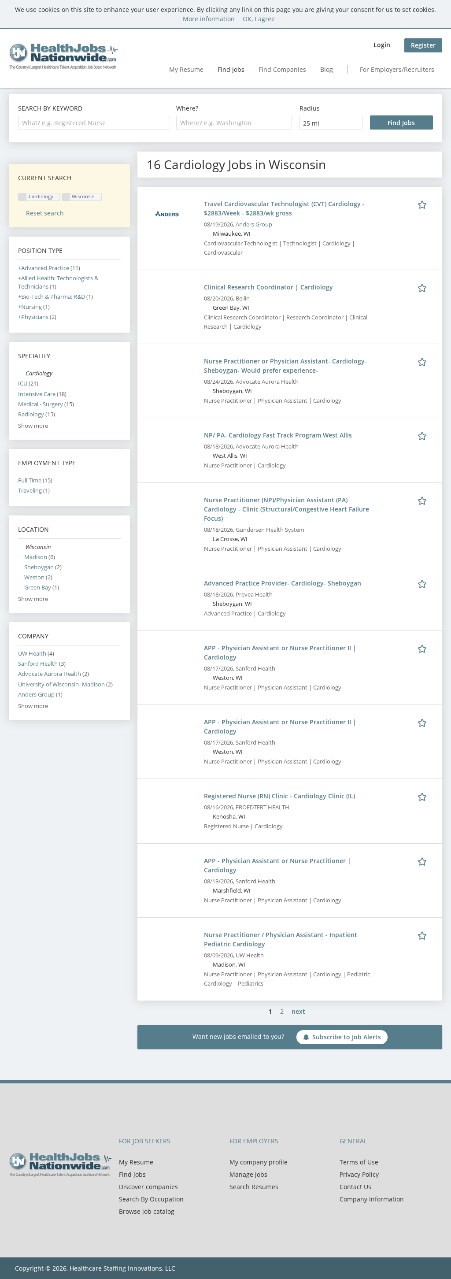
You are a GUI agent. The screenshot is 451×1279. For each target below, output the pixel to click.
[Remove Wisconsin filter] (22, 547)
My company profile (258, 1162)
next (298, 1011)
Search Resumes (253, 1187)
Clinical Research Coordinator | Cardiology (268, 287)
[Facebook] (15, 1195)
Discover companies (148, 1187)
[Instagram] (57, 1195)
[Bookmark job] (424, 203)
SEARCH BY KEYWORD (50, 108)
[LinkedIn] (44, 1195)
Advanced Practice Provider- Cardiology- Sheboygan (282, 583)
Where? (187, 108)
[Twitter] (29, 1195)
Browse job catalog (146, 1211)
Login (381, 45)
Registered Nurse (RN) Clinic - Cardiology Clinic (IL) (279, 796)
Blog (326, 69)
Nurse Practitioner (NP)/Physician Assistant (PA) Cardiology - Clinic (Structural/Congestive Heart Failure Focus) (286, 509)
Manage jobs (248, 1174)
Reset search (45, 213)
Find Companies (282, 69)
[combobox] (93, 123)
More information (209, 19)
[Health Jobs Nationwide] (63, 56)
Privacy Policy (359, 1174)
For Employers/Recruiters (397, 69)
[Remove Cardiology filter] (22, 373)
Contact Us (355, 1187)
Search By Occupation (151, 1199)
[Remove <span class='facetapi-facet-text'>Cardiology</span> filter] (22, 197)
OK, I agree (259, 19)
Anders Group (254, 224)
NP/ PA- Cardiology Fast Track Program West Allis (278, 435)
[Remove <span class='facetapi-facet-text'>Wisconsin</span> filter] (66, 197)
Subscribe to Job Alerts (346, 1037)
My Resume (186, 69)
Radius (309, 108)
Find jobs (132, 1174)
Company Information (372, 1199)
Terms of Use (359, 1162)
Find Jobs (231, 69)
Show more (33, 426)
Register (423, 45)
